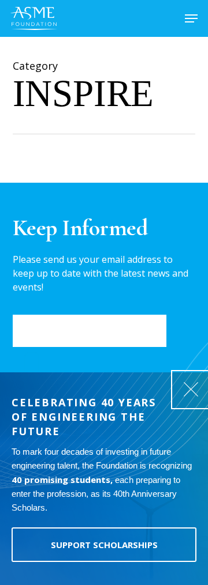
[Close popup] (190, 389)
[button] (191, 18)
